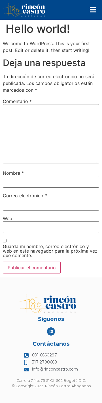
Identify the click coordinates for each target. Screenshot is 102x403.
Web (7, 218)
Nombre (13, 173)
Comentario (17, 101)
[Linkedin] (51, 331)
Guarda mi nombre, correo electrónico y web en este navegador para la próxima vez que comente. (50, 251)
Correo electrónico (25, 195)
